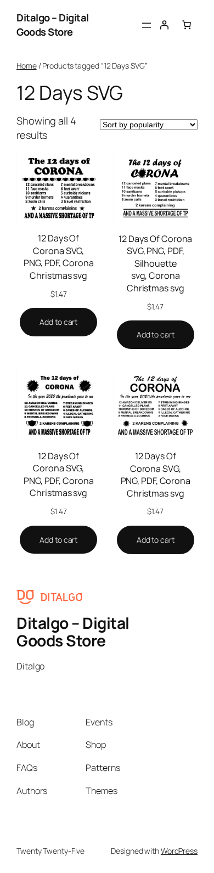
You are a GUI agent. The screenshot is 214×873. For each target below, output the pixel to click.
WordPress (179, 851)
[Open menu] (146, 25)
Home (26, 65)
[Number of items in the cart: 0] (187, 25)
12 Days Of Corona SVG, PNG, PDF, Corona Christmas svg (58, 256)
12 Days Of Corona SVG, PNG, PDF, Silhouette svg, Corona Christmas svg (155, 263)
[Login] (164, 25)
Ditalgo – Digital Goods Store (52, 24)
